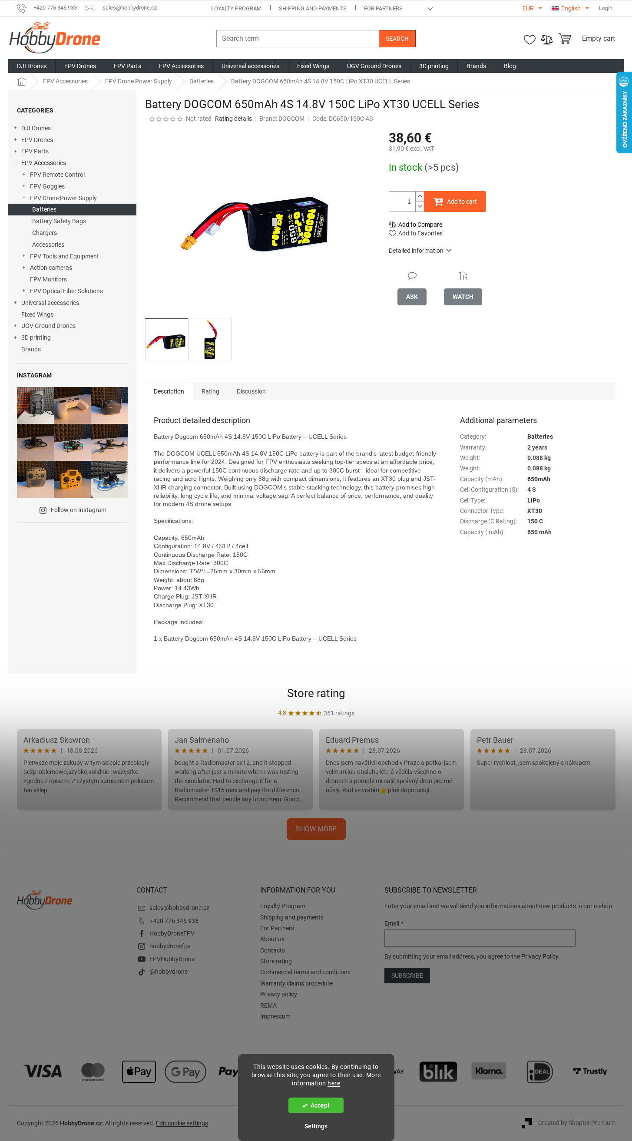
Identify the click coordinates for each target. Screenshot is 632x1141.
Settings (316, 1126)
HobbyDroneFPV (172, 933)
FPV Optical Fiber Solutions (66, 291)
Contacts (272, 950)
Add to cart (462, 201)
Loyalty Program (236, 8)
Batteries (44, 209)
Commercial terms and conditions (305, 972)
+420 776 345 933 (174, 920)
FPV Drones (37, 139)
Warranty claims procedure (296, 983)
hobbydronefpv (170, 946)
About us (272, 939)
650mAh (538, 479)
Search (397, 38)
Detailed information (416, 250)
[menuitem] (31, 66)
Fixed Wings (37, 314)
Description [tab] (169, 391)
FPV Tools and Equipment (64, 256)
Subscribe (407, 975)
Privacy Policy (539, 956)
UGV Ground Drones (48, 325)
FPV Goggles (47, 186)
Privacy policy (278, 994)
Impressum (275, 1016)
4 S (531, 489)
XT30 (534, 510)
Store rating (316, 693)
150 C (535, 521)
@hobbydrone (168, 971)
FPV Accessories (43, 162)
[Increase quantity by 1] (419, 197)
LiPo (533, 500)
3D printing (36, 337)
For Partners (383, 8)
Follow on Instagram (78, 509)
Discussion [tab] (251, 391)
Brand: (281, 118)
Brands (31, 349)
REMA (268, 1005)
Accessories (48, 244)
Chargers (44, 232)
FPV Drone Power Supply (63, 198)
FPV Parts (35, 151)
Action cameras (51, 267)
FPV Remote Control (57, 174)
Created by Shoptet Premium (576, 1122)
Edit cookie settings (182, 1123)
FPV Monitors (48, 279)
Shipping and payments (313, 8)
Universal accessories (50, 302)
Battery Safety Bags (59, 221)
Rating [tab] (210, 391)
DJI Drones (36, 128)
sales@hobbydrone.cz (179, 907)
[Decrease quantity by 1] (419, 207)
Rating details (233, 118)
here (334, 1083)
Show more (316, 829)
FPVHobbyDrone (172, 959)
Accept (320, 1105)
